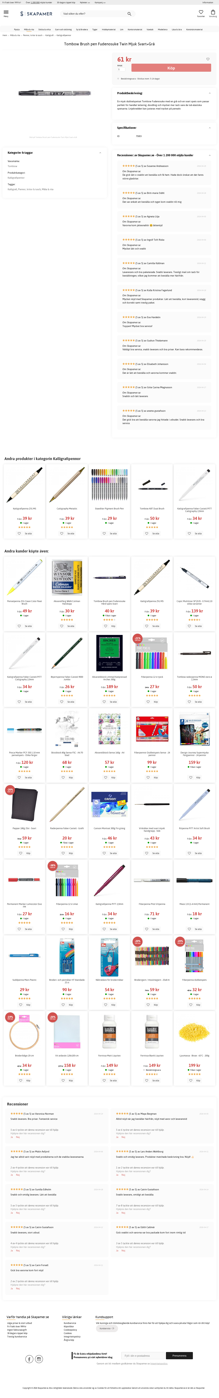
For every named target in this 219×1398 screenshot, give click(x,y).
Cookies (68, 1333)
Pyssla (17, 29)
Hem (5, 35)
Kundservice (70, 1323)
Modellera (162, 29)
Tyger (94, 29)
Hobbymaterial (109, 29)
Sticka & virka (44, 29)
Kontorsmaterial (135, 29)
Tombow (12, 166)
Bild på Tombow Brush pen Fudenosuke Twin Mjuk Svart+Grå (53, 137)
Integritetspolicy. (159, 1363)
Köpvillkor (69, 1326)
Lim (121, 29)
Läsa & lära (177, 29)
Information (207, 2)
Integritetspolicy (72, 1336)
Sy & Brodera (82, 29)
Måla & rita (29, 29)
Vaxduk (150, 29)
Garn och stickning (63, 29)
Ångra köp (69, 1340)
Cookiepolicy (70, 1329)
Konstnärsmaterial (194, 29)
